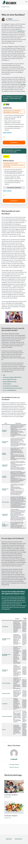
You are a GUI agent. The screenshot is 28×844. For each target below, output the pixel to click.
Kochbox (23, 84)
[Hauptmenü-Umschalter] (26, 1)
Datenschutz (18, 839)
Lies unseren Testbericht (14, 187)
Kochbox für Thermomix (5, 515)
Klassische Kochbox (4, 431)
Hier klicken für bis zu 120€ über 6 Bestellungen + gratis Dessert (12, 111)
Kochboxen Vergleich (11, 795)
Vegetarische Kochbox (5, 442)
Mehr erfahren (7, 132)
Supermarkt (21, 31)
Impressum (9, 839)
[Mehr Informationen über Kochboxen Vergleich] (14, 786)
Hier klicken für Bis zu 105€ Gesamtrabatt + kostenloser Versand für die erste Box (14, 165)
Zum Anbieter (14, 142)
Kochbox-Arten (5, 6)
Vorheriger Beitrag (14, 764)
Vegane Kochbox (4, 454)
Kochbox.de (16, 20)
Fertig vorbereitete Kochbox (5, 525)
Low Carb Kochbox (4, 477)
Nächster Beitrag (14, 767)
